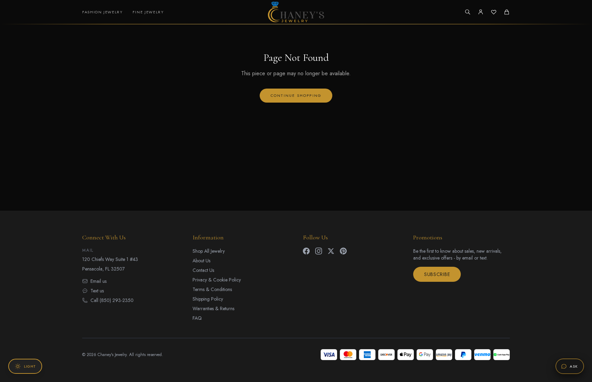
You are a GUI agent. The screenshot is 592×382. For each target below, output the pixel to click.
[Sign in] (481, 12)
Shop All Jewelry (209, 251)
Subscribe (437, 274)
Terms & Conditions (212, 289)
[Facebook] (306, 251)
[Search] (468, 12)
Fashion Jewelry (102, 12)
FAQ (197, 318)
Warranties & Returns (213, 308)
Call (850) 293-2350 (112, 300)
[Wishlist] (494, 12)
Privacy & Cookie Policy (217, 279)
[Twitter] (331, 251)
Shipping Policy (208, 298)
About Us (201, 260)
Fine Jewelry (148, 12)
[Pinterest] (343, 251)
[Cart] (507, 12)
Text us (97, 290)
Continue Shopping (296, 95)
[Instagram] (318, 251)
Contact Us (203, 270)
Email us (98, 281)
